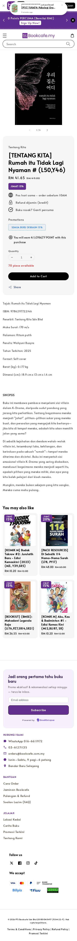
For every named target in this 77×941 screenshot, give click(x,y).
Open (70, 5)
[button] (5, 35)
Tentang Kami (12, 838)
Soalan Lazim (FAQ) (17, 802)
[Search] (68, 43)
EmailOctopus (47, 720)
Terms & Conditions (19, 929)
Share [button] (17, 287)
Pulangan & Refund (16, 796)
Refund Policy (60, 929)
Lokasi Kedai (12, 819)
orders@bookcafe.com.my (26, 753)
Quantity (13, 251)
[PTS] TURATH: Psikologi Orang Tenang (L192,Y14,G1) (38, 7)
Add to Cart (38, 276)
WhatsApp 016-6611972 (25, 741)
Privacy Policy (41, 929)
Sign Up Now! (36, 23)
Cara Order (11, 783)
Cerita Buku (11, 825)
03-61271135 (17, 747)
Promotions (16, 219)
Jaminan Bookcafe (16, 790)
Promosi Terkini (13, 832)
